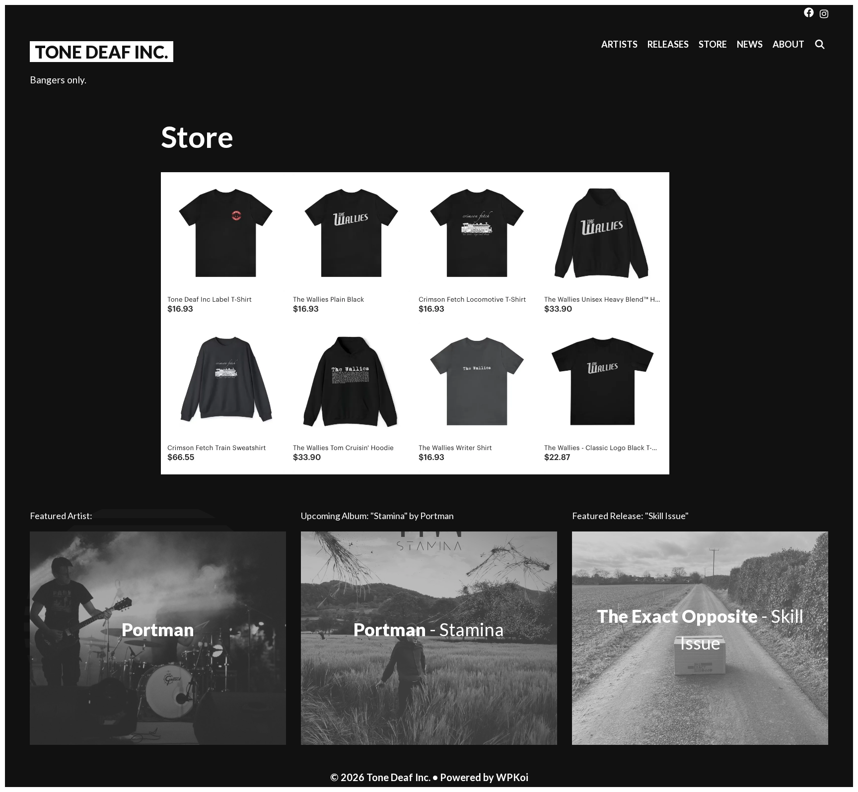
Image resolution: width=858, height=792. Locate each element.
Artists (619, 44)
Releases (668, 44)
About (788, 44)
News (750, 44)
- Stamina (429, 629)
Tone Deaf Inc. (101, 51)
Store (713, 44)
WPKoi (512, 777)
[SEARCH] (820, 44)
